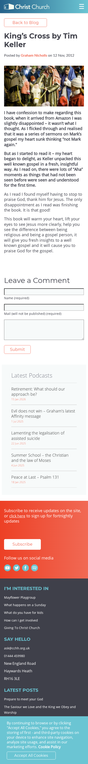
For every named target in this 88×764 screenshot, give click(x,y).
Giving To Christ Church (22, 628)
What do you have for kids (23, 612)
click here (17, 515)
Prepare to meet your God (23, 699)
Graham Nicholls (34, 55)
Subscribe (22, 544)
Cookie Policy (49, 747)
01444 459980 (14, 656)
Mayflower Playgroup (20, 597)
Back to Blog (25, 22)
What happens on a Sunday (25, 605)
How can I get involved (21, 620)
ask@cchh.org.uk (17, 648)
